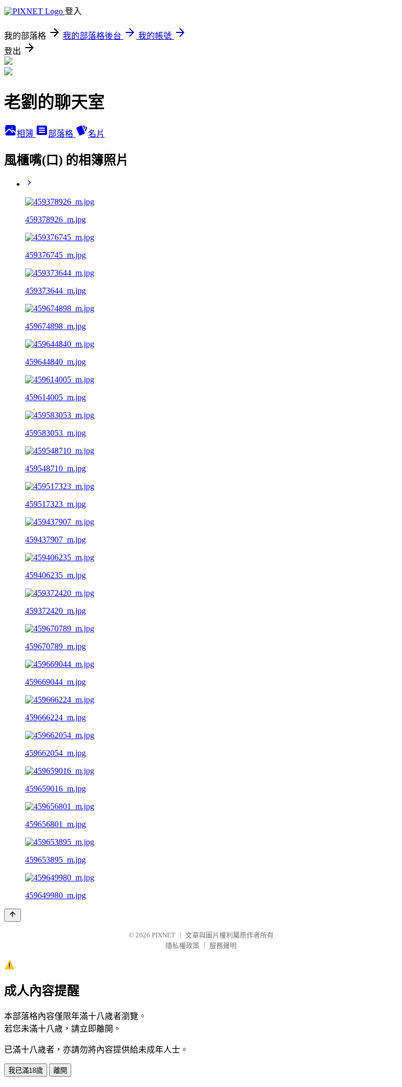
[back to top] (12, 915)
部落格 (61, 133)
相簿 (26, 133)
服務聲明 (223, 945)
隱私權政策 (182, 945)
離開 (60, 1070)
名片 (96, 133)
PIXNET (163, 935)
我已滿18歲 (25, 1070)
